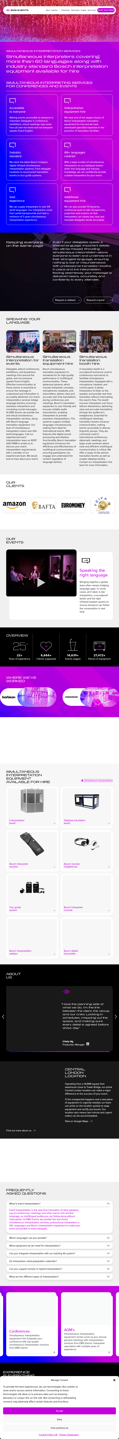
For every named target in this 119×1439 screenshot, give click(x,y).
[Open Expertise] (59, 10)
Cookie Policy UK (48, 1434)
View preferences (59, 1428)
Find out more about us (18, 1130)
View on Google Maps (76, 1121)
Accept (59, 1411)
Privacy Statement (69, 1434)
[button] (114, 1380)
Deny (59, 1419)
